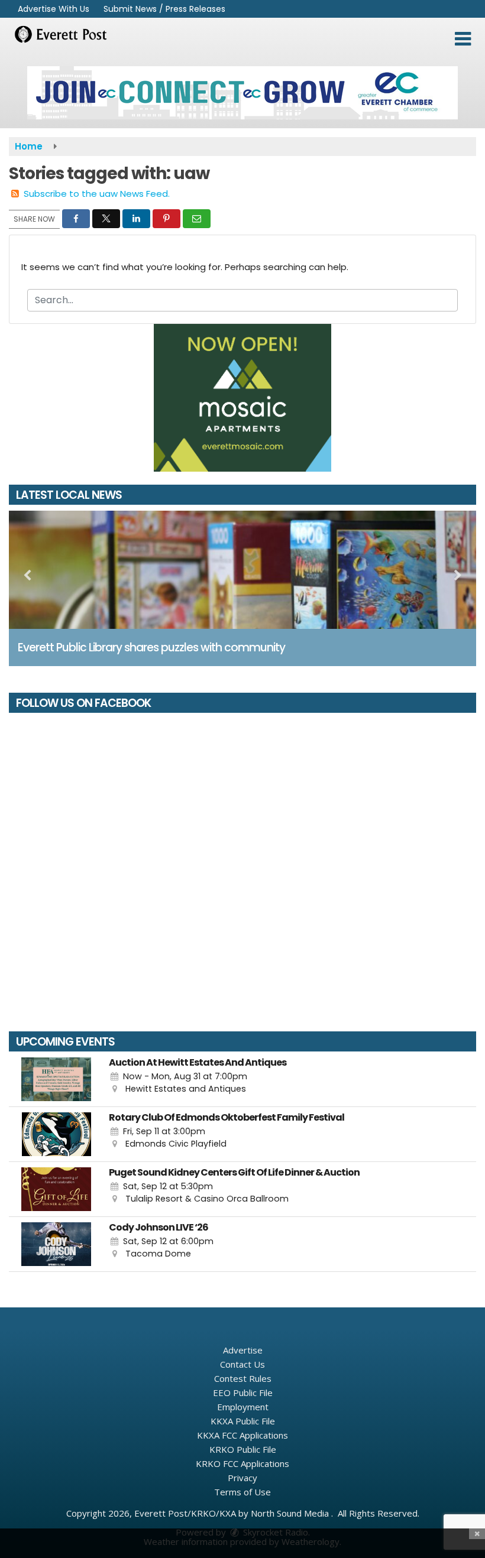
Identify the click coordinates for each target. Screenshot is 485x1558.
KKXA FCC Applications (242, 1435)
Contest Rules (242, 1378)
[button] (463, 39)
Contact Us (242, 1364)
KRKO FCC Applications (242, 1463)
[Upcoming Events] (56, 1079)
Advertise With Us (53, 9)
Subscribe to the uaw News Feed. (97, 193)
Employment (243, 1407)
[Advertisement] (242, 92)
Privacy (242, 1478)
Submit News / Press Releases (164, 9)
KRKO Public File (242, 1449)
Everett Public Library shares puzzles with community (151, 647)
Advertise (243, 1350)
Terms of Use (242, 1492)
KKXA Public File (243, 1421)
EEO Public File (243, 1392)
